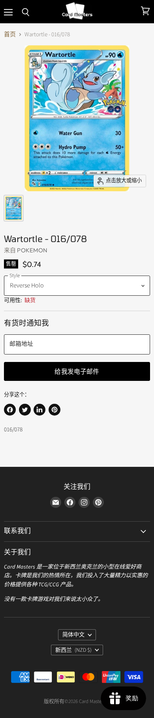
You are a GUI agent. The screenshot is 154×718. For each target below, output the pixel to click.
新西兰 (73, 650)
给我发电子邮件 (76, 371)
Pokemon (32, 250)
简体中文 (73, 635)
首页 (10, 34)
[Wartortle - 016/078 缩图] (13, 208)
